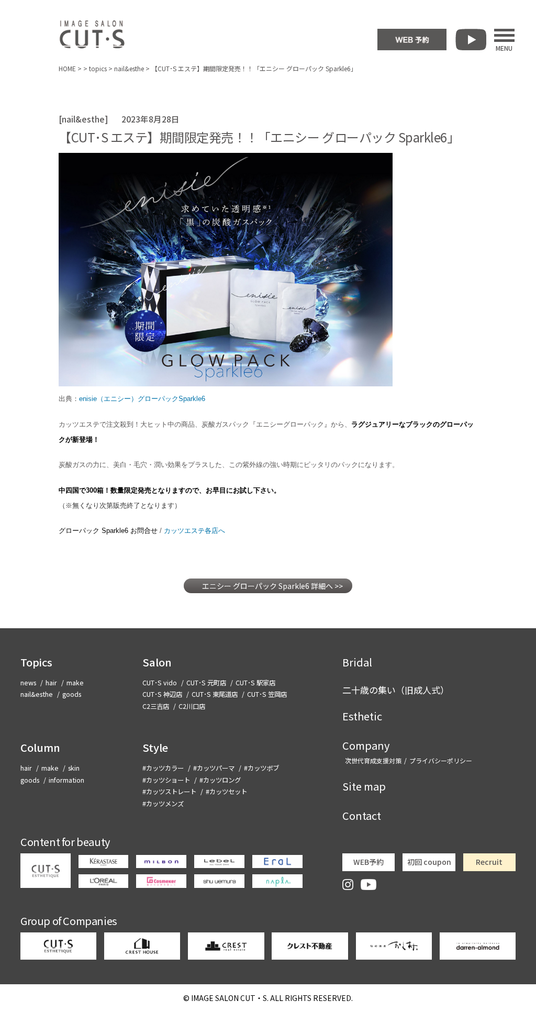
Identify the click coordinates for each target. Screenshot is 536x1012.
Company (365, 745)
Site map (364, 786)
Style (155, 747)
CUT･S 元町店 (206, 682)
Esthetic (362, 716)
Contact (361, 815)
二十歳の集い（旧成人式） (395, 689)
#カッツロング (220, 780)
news (28, 682)
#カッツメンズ (163, 803)
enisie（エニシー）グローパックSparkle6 (142, 399)
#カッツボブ (261, 768)
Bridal (357, 662)
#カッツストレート (169, 791)
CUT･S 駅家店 (255, 682)
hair (51, 682)
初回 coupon (429, 862)
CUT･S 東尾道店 (215, 694)
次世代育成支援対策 (373, 760)
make (75, 682)
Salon (157, 662)
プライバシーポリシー (440, 760)
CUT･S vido (159, 682)
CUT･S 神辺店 (162, 694)
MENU (504, 47)
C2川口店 (191, 706)
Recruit (489, 862)
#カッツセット (226, 791)
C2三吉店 (155, 706)
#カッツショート (166, 780)
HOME (67, 68)
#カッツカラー (163, 768)
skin (74, 768)
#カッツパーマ (213, 768)
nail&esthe (129, 68)
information (66, 780)
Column (40, 747)
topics (98, 68)
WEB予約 (368, 862)
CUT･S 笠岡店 (267, 694)
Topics (36, 662)
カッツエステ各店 (194, 531)
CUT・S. (230, 998)
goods (71, 694)
